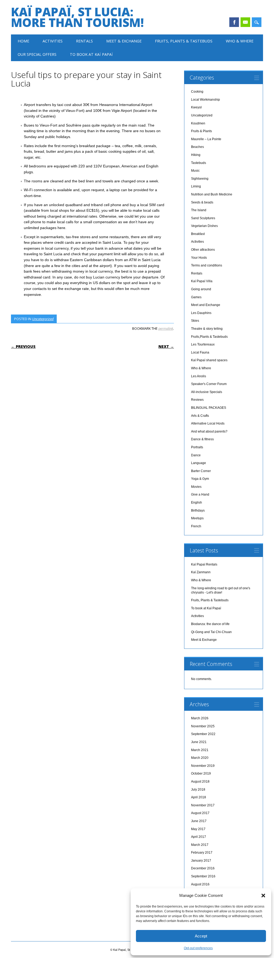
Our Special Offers (37, 54)
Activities (53, 41)
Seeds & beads (202, 202)
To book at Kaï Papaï (91, 54)
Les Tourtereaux (203, 344)
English (196, 502)
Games (196, 297)
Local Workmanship (205, 99)
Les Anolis (198, 376)
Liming (196, 186)
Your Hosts (199, 258)
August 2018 (200, 781)
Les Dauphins (201, 313)
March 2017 (199, 845)
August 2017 (200, 813)
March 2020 (199, 758)
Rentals (84, 41)
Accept (201, 936)
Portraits (197, 447)
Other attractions (203, 250)
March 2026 (199, 718)
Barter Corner (201, 471)
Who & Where (239, 41)
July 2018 (198, 789)
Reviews (197, 400)
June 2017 (199, 821)
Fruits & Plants (201, 131)
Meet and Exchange (205, 305)
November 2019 (203, 766)
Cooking (197, 91)
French (196, 526)
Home (23, 41)
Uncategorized (43, 318)
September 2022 (203, 734)
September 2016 (203, 876)
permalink (165, 328)
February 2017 (201, 852)
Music (195, 170)
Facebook (234, 22)
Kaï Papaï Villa (201, 281)
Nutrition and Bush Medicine (211, 194)
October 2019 (201, 773)
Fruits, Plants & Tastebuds (183, 41)
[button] (263, 895)
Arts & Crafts (200, 416)
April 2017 (198, 837)
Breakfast (198, 234)
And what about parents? (209, 431)
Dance (196, 455)
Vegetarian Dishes (204, 226)
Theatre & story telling (207, 329)
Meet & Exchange (124, 41)
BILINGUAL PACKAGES (208, 408)
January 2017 (201, 860)
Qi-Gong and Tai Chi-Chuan (211, 632)
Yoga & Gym (200, 479)
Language (198, 463)
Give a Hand (200, 494)
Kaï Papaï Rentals (204, 564)
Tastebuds (198, 163)
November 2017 (203, 805)
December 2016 (203, 868)
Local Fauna (200, 352)
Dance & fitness (202, 439)
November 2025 (203, 726)
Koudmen (198, 123)
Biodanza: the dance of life (210, 624)
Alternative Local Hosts (207, 423)
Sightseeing (199, 178)
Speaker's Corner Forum (209, 384)
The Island (198, 210)
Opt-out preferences (198, 948)
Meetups (197, 518)
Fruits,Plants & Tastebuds (209, 337)
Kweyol (196, 107)
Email (245, 22)
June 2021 (199, 742)
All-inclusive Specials (206, 392)
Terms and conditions (206, 265)
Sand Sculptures (203, 218)
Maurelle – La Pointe (206, 139)
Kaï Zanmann (201, 572)
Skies (195, 321)
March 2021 (199, 750)
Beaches (197, 147)
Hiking (195, 155)
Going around (201, 289)
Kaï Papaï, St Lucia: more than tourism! (77, 17)
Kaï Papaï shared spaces (209, 360)
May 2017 (198, 829)
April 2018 (198, 797)
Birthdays (198, 510)
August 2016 (200, 884)
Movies (196, 487)
